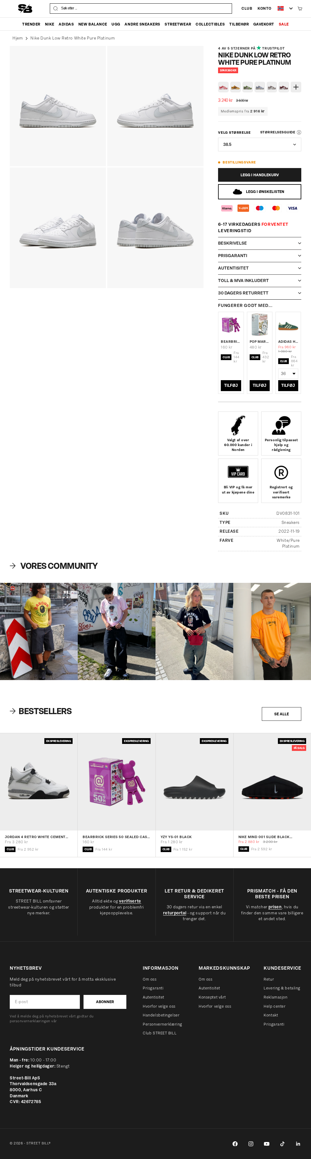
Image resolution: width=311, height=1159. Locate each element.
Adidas (66, 24)
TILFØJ (231, 385)
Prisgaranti (153, 988)
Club (246, 8)
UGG (115, 24)
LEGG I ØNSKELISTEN (265, 191)
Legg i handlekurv (260, 175)
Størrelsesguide (277, 132)
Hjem (17, 38)
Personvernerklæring (162, 1024)
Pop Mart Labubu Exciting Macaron (260, 341)
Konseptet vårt (212, 997)
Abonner (105, 1001)
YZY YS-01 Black (176, 837)
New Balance (92, 24)
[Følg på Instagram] (251, 1144)
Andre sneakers (142, 24)
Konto (265, 8)
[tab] (41, 711)
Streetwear (178, 24)
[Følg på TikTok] (282, 1144)
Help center (274, 1006)
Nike (49, 24)
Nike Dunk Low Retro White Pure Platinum (72, 38)
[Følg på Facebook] (235, 1144)
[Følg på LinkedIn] (298, 1144)
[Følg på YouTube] (267, 1144)
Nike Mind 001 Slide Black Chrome (264, 837)
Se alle (281, 714)
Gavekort (263, 24)
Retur (269, 979)
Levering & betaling (282, 988)
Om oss (149, 979)
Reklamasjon (275, 997)
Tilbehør (239, 24)
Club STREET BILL (159, 1033)
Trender (31, 24)
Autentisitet (153, 997)
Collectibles (210, 24)
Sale (284, 24)
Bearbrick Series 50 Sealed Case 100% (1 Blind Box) (231, 341)
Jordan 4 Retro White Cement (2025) (35, 837)
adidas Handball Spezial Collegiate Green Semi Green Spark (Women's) (288, 341)
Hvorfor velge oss (159, 1006)
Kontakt (271, 1015)
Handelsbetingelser (161, 1015)
